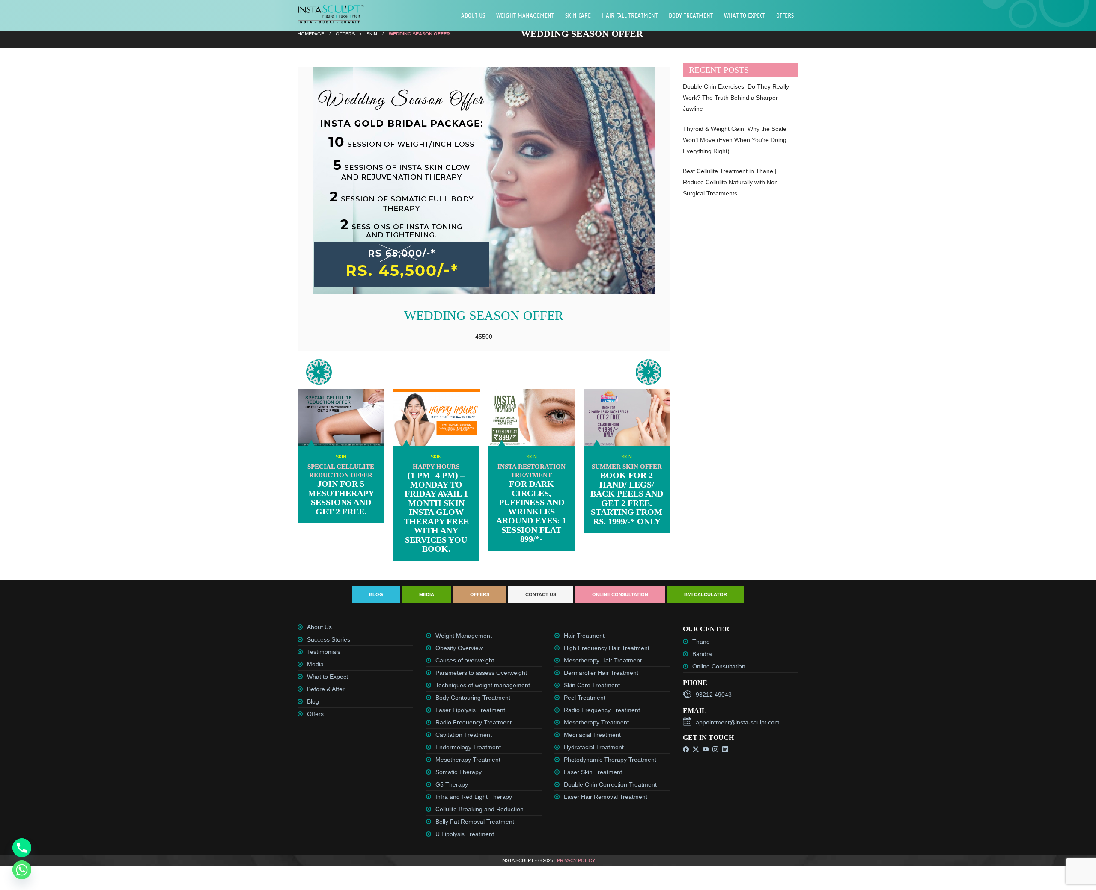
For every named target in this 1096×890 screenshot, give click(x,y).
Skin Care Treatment (592, 685)
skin (371, 33)
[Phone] (21, 847)
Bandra (702, 653)
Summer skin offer (627, 466)
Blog (376, 594)
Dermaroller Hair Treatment (601, 672)
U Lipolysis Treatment (464, 834)
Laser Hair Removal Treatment (605, 796)
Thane (701, 641)
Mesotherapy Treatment (467, 759)
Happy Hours (436, 466)
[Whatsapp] (21, 869)
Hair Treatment (584, 635)
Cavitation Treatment (463, 734)
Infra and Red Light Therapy (473, 796)
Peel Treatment (584, 697)
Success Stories (328, 639)
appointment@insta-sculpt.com (738, 722)
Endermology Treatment (468, 747)
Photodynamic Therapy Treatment (610, 759)
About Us (473, 15)
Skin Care (578, 15)
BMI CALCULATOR (705, 594)
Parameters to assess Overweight (481, 672)
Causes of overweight (464, 660)
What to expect (744, 15)
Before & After (326, 689)
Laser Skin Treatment (593, 772)
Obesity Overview (459, 648)
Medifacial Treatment (592, 734)
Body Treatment (691, 15)
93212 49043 (714, 694)
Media (426, 594)
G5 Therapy (451, 784)
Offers (785, 15)
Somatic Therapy (458, 772)
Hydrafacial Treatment (594, 747)
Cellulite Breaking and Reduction (479, 809)
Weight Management (525, 15)
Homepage (311, 33)
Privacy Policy (576, 860)
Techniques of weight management (482, 685)
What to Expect (327, 676)
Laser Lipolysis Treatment (470, 710)
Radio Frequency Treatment (473, 722)
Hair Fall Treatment (630, 15)
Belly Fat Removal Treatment (474, 821)
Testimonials (323, 651)
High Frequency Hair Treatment (606, 648)
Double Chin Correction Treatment (610, 784)
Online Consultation (620, 594)
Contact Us (540, 594)
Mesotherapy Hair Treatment (603, 660)
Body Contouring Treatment (472, 697)
